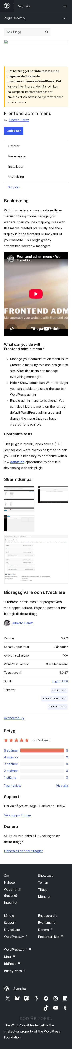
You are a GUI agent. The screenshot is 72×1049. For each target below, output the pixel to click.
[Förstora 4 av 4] (63, 540)
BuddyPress (15, 971)
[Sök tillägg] (46, 32)
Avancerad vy (14, 718)
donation (17, 462)
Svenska (19, 989)
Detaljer (13, 146)
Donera (45, 930)
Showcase (45, 876)
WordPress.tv (16, 937)
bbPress (12, 964)
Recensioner (17, 156)
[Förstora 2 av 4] (63, 491)
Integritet (10, 903)
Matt (9, 957)
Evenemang (46, 923)
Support (14, 187)
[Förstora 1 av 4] (29, 491)
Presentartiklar (50, 937)
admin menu (59, 690)
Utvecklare (12, 930)
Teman (43, 882)
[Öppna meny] (65, 6)
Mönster (44, 897)
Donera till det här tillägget (23, 851)
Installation (16, 167)
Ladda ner (14, 130)
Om (6, 876)
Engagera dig (47, 916)
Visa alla (62, 785)
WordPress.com (17, 950)
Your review (12, 785)
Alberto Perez (19, 120)
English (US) (60, 681)
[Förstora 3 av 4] (29, 520)
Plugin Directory (14, 18)
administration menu (54, 698)
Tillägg (42, 890)
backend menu (57, 706)
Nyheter (10, 882)
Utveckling (16, 177)
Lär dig (9, 916)
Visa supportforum (17, 815)
